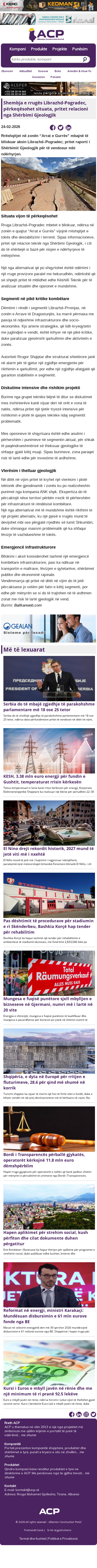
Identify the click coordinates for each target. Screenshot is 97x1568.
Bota (58, 71)
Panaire (56, 77)
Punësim (80, 48)
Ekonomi (7, 71)
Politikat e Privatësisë (63, 1538)
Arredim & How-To (79, 71)
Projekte (59, 48)
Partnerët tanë (34, 1530)
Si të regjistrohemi (59, 1530)
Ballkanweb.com (28, 605)
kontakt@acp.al (27, 1490)
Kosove (43, 71)
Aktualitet (25, 71)
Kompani (17, 48)
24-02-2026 (10, 127)
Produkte (39, 48)
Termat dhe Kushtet (32, 1538)
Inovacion (38, 77)
